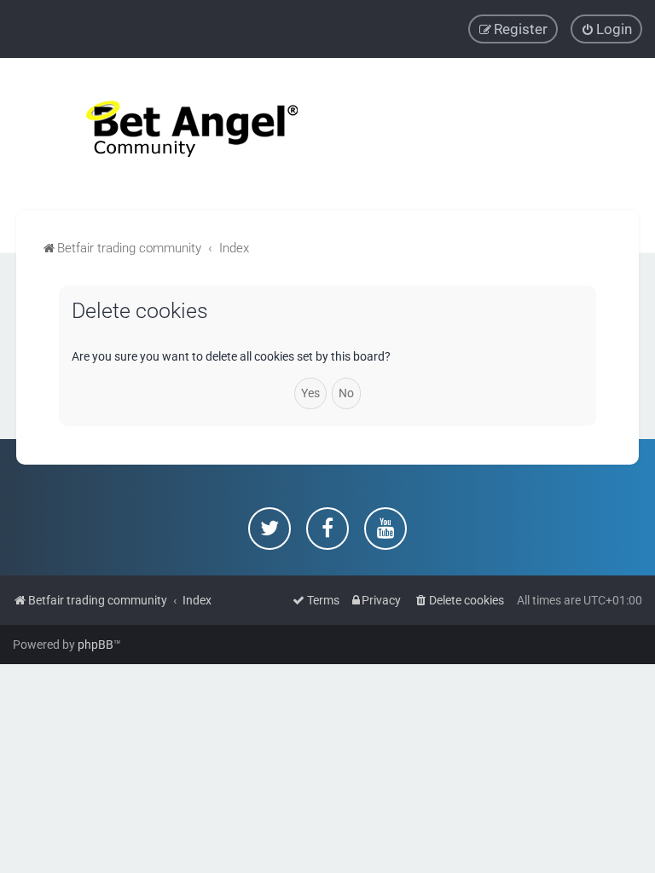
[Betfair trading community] (171, 134)
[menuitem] (606, 28)
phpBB (95, 644)
